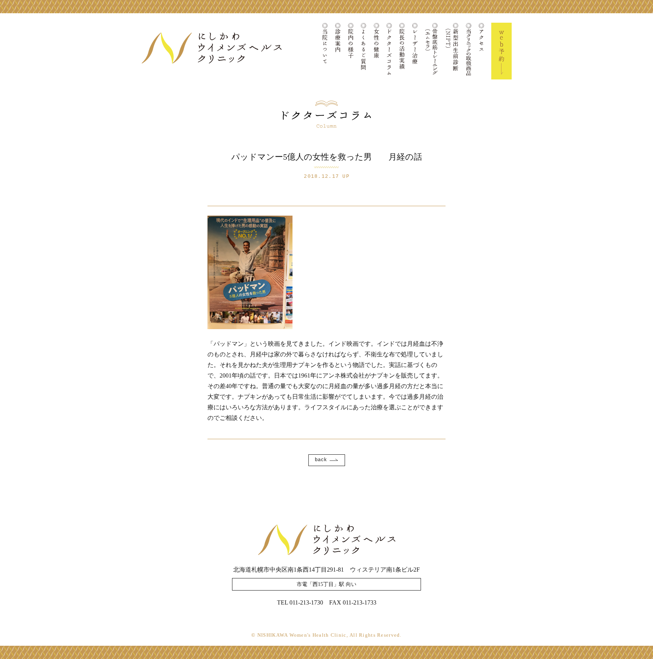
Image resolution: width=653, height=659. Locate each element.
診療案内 (338, 51)
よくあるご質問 (364, 51)
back (321, 460)
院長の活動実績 (402, 51)
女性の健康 (376, 51)
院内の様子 (351, 51)
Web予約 (501, 51)
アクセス (481, 51)
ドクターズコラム (389, 51)
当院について (325, 51)
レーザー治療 (415, 51)
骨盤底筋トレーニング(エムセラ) (431, 51)
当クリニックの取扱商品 (469, 51)
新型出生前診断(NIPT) (452, 51)
